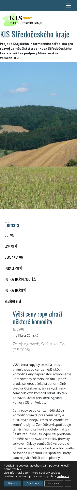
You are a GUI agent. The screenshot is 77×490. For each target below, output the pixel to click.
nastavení (63, 476)
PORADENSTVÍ (13, 268)
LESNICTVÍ (11, 246)
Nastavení (53, 483)
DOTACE (9, 235)
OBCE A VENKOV (14, 257)
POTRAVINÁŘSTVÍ (15, 290)
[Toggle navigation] (68, 5)
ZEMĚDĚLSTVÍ (13, 301)
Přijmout (12, 483)
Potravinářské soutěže (20, 279)
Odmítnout (33, 483)
